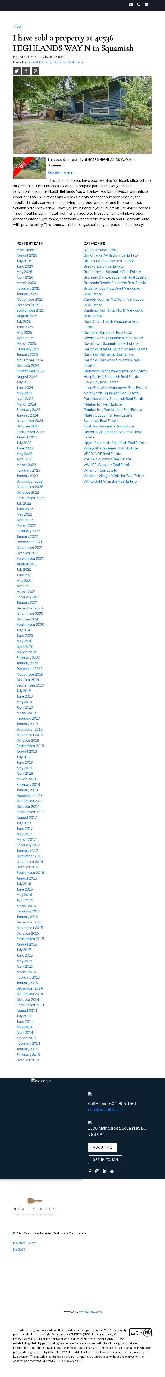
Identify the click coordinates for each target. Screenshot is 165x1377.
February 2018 (28, 785)
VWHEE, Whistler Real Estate (107, 465)
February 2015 (28, 977)
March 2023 (26, 465)
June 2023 (25, 448)
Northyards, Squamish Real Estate (111, 393)
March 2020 (26, 652)
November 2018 (30, 735)
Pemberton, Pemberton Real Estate (113, 410)
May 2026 (24, 272)
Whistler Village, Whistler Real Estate (114, 476)
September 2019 (30, 685)
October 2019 (28, 680)
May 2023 (24, 454)
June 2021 (25, 575)
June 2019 (25, 696)
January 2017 (27, 851)
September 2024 (30, 371)
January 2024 (27, 415)
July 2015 (24, 950)
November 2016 (30, 862)
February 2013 (28, 1055)
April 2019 (25, 707)
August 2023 (27, 437)
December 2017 (30, 796)
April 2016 (25, 900)
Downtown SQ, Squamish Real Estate (113, 338)
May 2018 (24, 768)
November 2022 (30, 487)
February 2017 (28, 845)
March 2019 (26, 713)
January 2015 (27, 983)
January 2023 (27, 476)
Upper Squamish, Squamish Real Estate (115, 443)
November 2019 (30, 674)
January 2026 (27, 294)
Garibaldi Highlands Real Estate (109, 355)
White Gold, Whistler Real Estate (110, 481)
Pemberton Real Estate (103, 404)
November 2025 (30, 299)
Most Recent (27, 250)
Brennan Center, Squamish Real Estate (115, 277)
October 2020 (28, 619)
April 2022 (25, 520)
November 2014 (30, 994)
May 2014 (24, 1027)
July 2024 (24, 382)
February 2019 (28, 718)
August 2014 (27, 1011)
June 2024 (25, 388)
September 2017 (30, 812)
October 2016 (28, 867)
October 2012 (28, 1060)
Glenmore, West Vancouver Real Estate (116, 371)
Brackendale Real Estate (104, 266)
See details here (61, 173)
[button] (102, 1147)
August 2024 (27, 377)
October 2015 (28, 933)
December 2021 (29, 542)
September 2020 (30, 625)
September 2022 (30, 498)
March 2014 (26, 1038)
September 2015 (30, 939)
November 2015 (30, 928)
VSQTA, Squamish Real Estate (107, 459)
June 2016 (25, 889)
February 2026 (28, 288)
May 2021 (24, 581)
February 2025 (28, 349)
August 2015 (27, 944)
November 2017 (30, 801)
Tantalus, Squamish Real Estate (109, 426)
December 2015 (30, 922)
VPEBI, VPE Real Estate (102, 454)
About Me (102, 1147)
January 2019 (27, 724)
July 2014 (24, 1016)
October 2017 (28, 807)
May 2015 (24, 961)
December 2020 (30, 608)
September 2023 (30, 432)
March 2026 (26, 283)
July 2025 (24, 322)
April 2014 (25, 1032)
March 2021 (26, 592)
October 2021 (28, 553)
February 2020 (28, 658)
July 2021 (24, 569)
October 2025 (28, 305)
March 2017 (26, 840)
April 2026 (25, 277)
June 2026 (25, 266)
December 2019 (30, 669)
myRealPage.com (90, 1311)
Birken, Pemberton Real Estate (109, 261)
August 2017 (27, 818)
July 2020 (24, 630)
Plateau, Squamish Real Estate (108, 415)
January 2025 (27, 355)
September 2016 (30, 873)
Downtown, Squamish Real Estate (111, 344)
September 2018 (30, 746)
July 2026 (24, 261)
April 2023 (25, 459)
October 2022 (28, 492)
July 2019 (24, 691)
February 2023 (28, 470)
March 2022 (26, 526)
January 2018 (27, 790)
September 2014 (30, 1005)
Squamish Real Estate (101, 250)
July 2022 (24, 503)
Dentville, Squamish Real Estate (109, 333)
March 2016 (26, 906)
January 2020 (27, 663)
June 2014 (25, 1022)
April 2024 (25, 399)
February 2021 (28, 597)
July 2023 (24, 443)
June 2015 (25, 955)
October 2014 (28, 1000)
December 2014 (30, 988)
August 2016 (27, 878)
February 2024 (28, 410)
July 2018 (24, 757)
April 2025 (25, 338)
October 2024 (28, 366)
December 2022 (30, 481)
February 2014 (28, 1043)
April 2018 (25, 773)
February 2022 (28, 531)
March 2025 (26, 344)
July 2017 (24, 823)
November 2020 (30, 614)
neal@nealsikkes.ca (105, 1109)
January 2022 (27, 537)
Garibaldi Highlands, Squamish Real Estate (54, 62)
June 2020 (25, 636)
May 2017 (24, 834)
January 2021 (27, 603)
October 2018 (28, 740)
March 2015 (26, 972)
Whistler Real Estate (100, 470)
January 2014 (27, 1049)
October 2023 (28, 426)
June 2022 (25, 509)
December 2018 (30, 729)
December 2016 (30, 856)
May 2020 (24, 641)
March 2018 (26, 779)
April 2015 (25, 966)
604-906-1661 (123, 1103)
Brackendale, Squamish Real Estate (112, 272)
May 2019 (24, 702)
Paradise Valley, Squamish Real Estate (114, 399)
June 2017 (25, 829)
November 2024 (30, 360)
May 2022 (24, 514)
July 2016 (24, 884)
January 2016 (27, 917)
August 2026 (27, 255)
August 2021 (27, 564)
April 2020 (25, 647)
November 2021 (30, 548)
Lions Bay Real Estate (101, 382)
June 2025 (25, 327)
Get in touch (105, 1160)
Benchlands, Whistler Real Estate (111, 255)
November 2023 (30, 421)
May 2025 (24, 333)
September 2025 (30, 310)
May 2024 (24, 393)
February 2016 (28, 911)
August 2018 (27, 751)
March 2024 (26, 404)
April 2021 (25, 586)
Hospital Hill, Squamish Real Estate (111, 377)
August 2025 (27, 316)
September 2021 (30, 558)
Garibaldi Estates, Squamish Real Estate (116, 349)
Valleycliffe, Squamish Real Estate (111, 448)
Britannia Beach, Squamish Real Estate (115, 283)
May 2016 (24, 895)
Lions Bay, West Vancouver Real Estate (115, 388)
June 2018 (25, 762)
